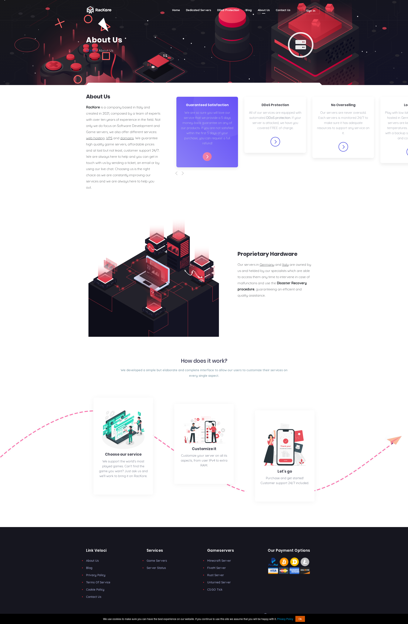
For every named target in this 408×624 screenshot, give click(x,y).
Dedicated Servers (198, 10)
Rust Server (215, 575)
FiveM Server (216, 568)
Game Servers (157, 561)
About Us (264, 10)
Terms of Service (98, 582)
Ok (300, 619)
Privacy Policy (95, 575)
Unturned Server (219, 582)
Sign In (310, 10)
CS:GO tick (214, 589)
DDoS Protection (228, 10)
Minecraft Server (219, 561)
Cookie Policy (95, 589)
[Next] (185, 173)
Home (177, 10)
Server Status (156, 568)
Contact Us (283, 10)
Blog (248, 10)
